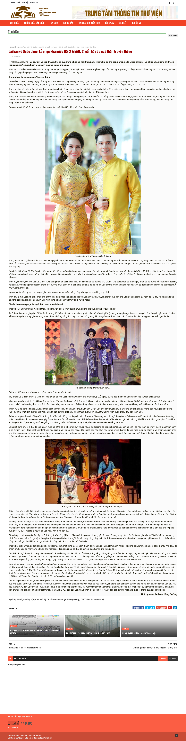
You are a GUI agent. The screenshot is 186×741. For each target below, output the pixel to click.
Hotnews (19, 47)
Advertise (34, 2)
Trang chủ (15, 2)
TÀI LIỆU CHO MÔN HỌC (89, 22)
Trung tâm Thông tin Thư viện (30, 735)
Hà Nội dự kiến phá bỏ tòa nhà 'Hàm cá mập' (139, 633)
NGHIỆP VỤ (137, 22)
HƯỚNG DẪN (68, 22)
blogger (163, 658)
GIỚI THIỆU (14, 22)
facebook (172, 658)
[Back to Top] (176, 735)
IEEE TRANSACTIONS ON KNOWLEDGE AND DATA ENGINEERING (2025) (34, 632)
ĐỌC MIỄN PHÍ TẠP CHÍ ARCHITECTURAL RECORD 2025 (88, 633)
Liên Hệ (25, 2)
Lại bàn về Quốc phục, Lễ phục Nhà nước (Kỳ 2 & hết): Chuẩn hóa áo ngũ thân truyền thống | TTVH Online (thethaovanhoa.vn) (59, 599)
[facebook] (169, 2)
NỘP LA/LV (109, 22)
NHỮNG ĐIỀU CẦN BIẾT (34, 22)
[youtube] (173, 2)
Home (11, 47)
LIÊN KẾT (123, 22)
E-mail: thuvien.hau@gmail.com (41, 738)
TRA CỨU (54, 22)
